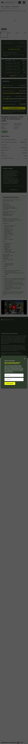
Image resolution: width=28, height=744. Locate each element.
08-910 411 (16, 370)
